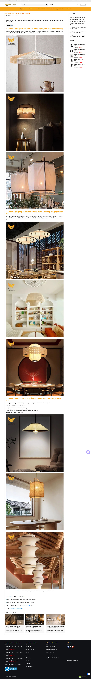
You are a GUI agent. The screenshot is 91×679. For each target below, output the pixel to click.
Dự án (80, 0)
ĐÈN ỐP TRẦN (36, 9)
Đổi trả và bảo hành (50, 652)
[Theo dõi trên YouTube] (85, 5)
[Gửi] (47, 5)
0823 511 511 (12, 655)
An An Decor (17, 591)
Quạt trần (28, 663)
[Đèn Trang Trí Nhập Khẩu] (12, 4)
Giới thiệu (68, 0)
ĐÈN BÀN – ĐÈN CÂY (66, 9)
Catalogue (84, 0)
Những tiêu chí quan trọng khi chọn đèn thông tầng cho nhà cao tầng (77, 35)
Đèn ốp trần (28, 657)
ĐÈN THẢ (30, 9)
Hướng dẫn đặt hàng (51, 646)
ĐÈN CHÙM (25, 9)
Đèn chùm (28, 652)
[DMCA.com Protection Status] (82, 676)
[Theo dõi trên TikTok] (83, 5)
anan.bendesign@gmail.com (15, 664)
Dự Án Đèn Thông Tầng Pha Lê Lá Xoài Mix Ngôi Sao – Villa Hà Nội (77, 18)
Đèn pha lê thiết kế (30, 649)
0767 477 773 (12, 661)
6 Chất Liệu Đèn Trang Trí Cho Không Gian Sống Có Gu (33, 627)
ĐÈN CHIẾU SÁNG (50, 9)
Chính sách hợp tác (50, 655)
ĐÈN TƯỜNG (43, 9)
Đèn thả (27, 655)
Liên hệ (73, 0)
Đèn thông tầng (29, 646)
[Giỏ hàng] (77, 5)
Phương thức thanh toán (51, 649)
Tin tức (76, 0)
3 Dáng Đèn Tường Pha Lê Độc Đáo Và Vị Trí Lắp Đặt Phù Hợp (55, 627)
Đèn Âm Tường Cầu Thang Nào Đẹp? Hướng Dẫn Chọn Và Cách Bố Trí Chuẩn (14, 628)
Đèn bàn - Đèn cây (29, 666)
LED (21, 403)
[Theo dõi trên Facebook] (81, 5)
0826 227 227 (12, 649)
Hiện (11, 25)
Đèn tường (28, 660)
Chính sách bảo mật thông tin (52, 657)
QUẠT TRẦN (58, 9)
